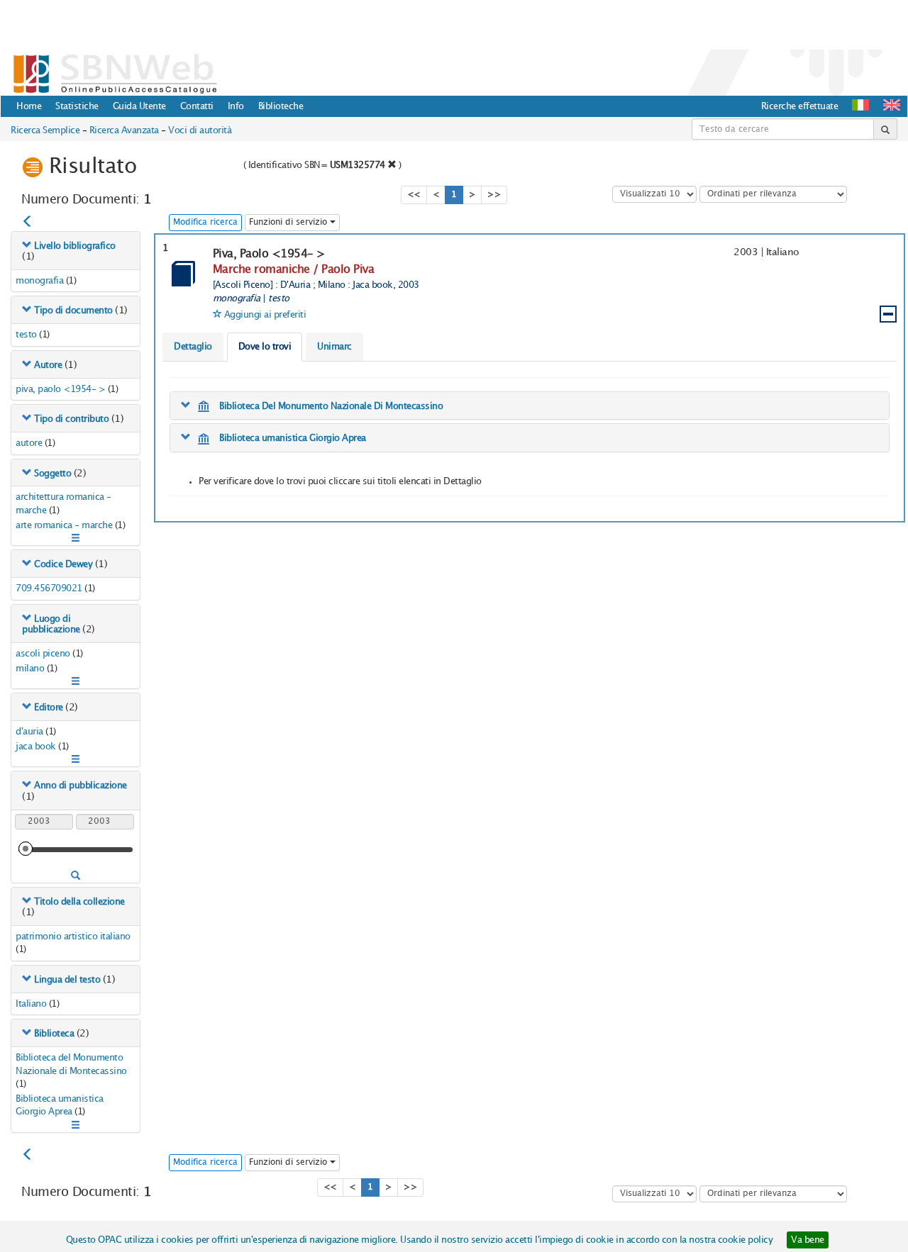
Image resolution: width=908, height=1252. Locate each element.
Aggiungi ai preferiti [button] (265, 315)
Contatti (197, 106)
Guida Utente (139, 106)
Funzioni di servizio (289, 222)
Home (28, 106)
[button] (891, 105)
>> (494, 195)
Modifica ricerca (205, 222)
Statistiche (77, 106)
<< (414, 195)
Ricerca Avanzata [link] (124, 130)
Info (236, 106)
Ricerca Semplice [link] (45, 130)
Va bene (807, 1240)
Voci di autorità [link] (199, 130)
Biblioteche (281, 106)
